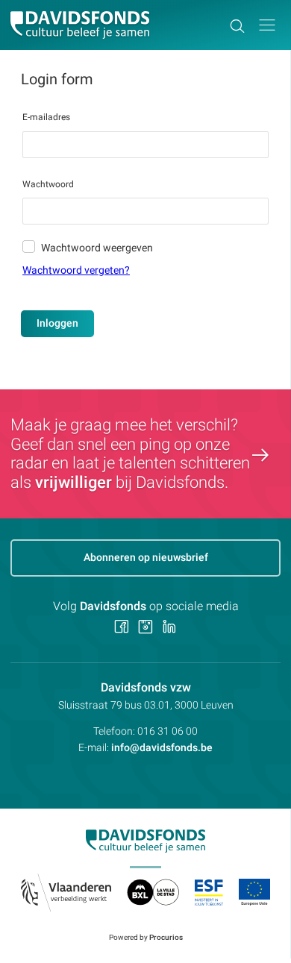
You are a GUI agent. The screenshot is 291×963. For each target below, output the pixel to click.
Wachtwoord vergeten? (76, 270)
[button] (267, 25)
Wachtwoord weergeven (97, 248)
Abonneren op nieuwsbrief (146, 557)
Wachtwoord (48, 184)
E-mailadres (46, 117)
